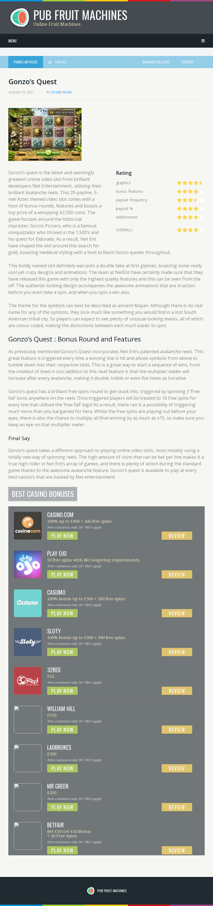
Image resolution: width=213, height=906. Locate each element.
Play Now (62, 535)
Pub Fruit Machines (112, 890)
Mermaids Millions (155, 62)
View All (60, 62)
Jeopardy (188, 62)
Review (177, 535)
